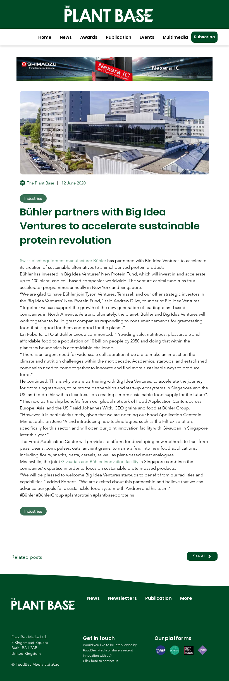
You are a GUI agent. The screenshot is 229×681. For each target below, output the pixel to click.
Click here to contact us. (101, 661)
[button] (65, 37)
